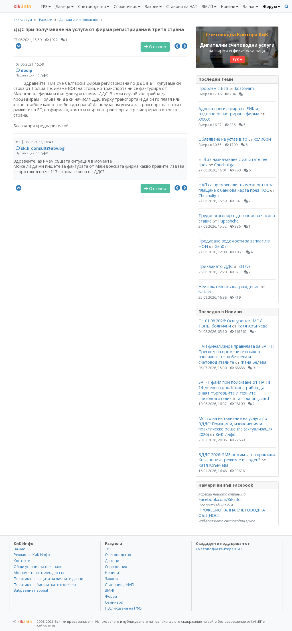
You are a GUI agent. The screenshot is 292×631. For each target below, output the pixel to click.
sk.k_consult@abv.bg (43, 148)
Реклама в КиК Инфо (32, 554)
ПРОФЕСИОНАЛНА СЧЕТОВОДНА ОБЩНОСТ (231, 512)
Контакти (22, 560)
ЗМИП (110, 590)
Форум (111, 596)
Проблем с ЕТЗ (213, 88)
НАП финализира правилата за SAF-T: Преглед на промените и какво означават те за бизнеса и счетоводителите (236, 354)
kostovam (244, 88)
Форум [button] (270, 6)
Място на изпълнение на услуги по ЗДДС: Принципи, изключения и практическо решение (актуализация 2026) (235, 426)
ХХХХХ (204, 119)
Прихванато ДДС (215, 266)
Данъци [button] (62, 6)
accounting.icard (253, 398)
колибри (262, 139)
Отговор (157, 46)
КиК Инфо (226, 434)
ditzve (245, 266)
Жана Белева (253, 362)
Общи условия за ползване (38, 566)
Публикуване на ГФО (123, 608)
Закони (111, 578)
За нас (19, 548)
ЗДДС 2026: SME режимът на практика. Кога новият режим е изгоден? (237, 457)
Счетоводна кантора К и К (219, 548)
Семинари (114, 602)
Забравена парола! (31, 590)
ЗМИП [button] (207, 6)
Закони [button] (152, 6)
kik (22, 621)
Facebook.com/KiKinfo (219, 499)
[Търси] (286, 6)
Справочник (116, 566)
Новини (112, 572)
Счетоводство (118, 554)
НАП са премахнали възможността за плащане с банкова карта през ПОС (235, 187)
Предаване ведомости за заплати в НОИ (234, 243)
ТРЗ (108, 548)
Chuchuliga (224, 164)
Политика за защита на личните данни (48, 578)
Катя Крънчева (252, 326)
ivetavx (205, 291)
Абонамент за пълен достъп (40, 572)
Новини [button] (228, 6)
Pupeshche (228, 221)
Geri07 (220, 246)
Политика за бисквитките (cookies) (45, 584)
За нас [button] (249, 6)
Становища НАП (181, 6)
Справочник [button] (125, 6)
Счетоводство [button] (92, 6)
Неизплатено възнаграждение (228, 286)
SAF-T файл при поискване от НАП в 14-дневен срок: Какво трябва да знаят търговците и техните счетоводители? (234, 390)
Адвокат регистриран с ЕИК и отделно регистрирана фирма (228, 111)
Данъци (112, 560)
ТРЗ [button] (44, 6)
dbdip (26, 70)
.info (22, 6)
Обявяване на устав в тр (223, 139)
